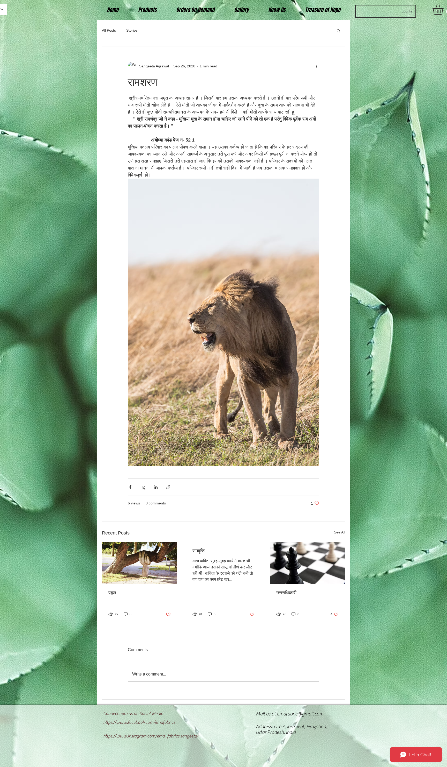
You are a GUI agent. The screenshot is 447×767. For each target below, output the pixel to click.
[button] (338, 31)
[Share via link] (168, 487)
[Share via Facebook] (130, 487)
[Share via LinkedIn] (155, 487)
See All (339, 532)
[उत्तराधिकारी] (307, 563)
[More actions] (316, 66)
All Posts (109, 30)
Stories (132, 30)
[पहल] (139, 563)
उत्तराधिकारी (286, 592)
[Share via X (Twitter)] (142, 487)
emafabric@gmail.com (300, 714)
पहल (112, 592)
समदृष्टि (198, 550)
